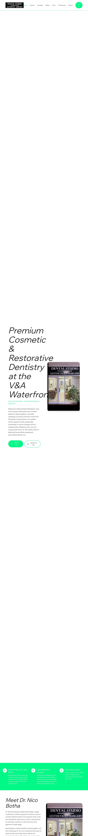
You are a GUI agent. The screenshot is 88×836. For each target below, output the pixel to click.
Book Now (79, 5)
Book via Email (16, 444)
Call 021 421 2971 (33, 444)
